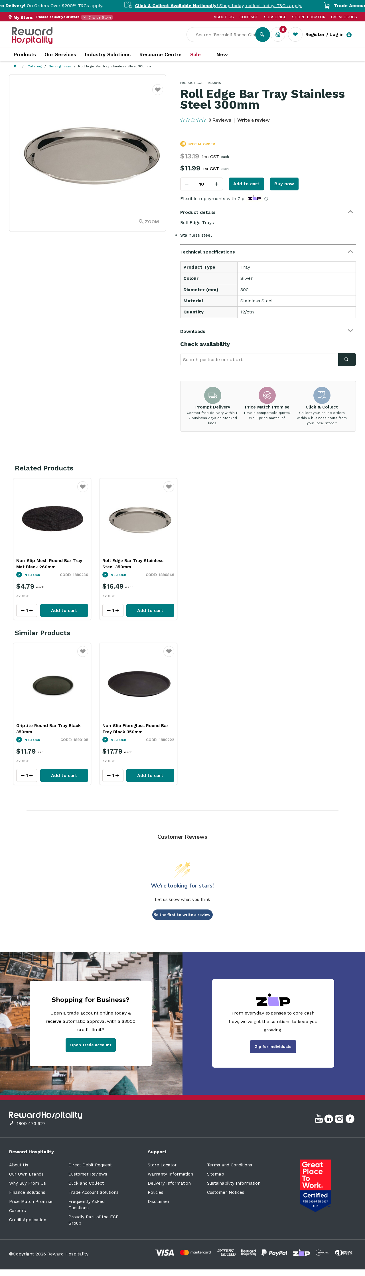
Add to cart (246, 183)
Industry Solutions (108, 54)
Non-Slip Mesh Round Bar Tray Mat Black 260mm (49, 563)
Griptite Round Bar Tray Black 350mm (48, 728)
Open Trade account (90, 1044)
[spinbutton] (202, 184)
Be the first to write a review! (182, 914)
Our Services (60, 54)
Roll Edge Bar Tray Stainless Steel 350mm (132, 563)
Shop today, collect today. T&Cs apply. (189, 5)
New (222, 54)
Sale (195, 54)
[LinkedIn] (329, 1119)
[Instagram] (340, 1119)
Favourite (158, 93)
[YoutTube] (319, 1119)
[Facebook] (350, 1119)
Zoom (152, 221)
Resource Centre (160, 54)
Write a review (253, 120)
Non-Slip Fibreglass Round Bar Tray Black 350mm (135, 728)
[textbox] (225, 34)
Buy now (284, 183)
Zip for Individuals (273, 1046)
